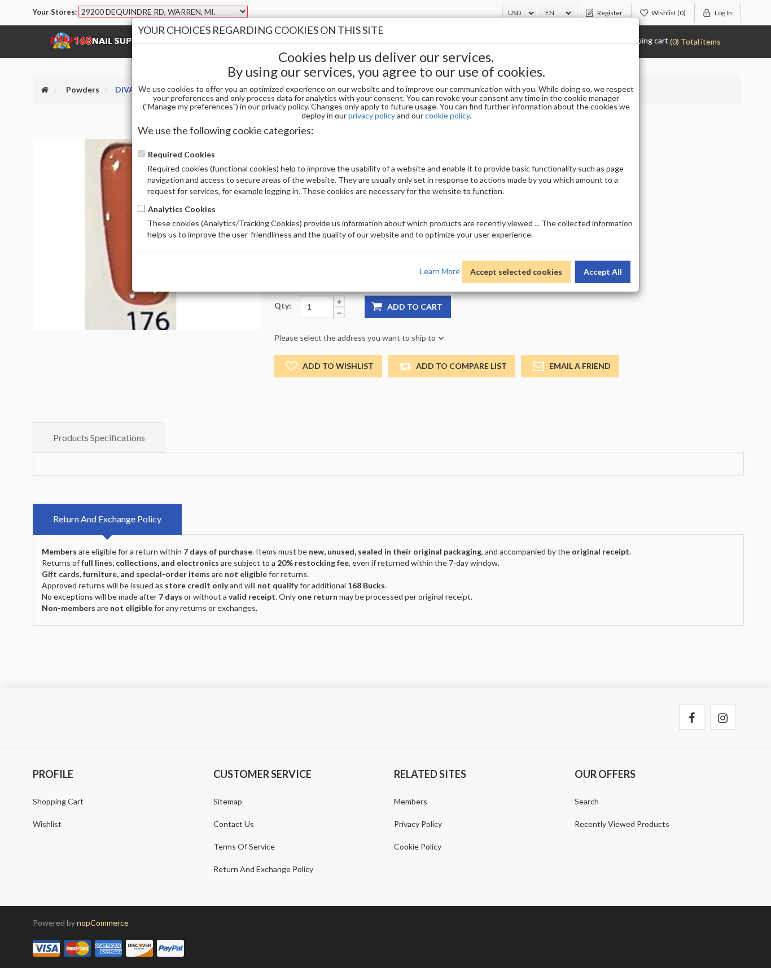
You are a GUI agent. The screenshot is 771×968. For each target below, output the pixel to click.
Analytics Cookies (182, 209)
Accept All (603, 271)
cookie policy (447, 115)
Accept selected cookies (516, 271)
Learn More (440, 270)
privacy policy (371, 115)
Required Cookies (181, 154)
